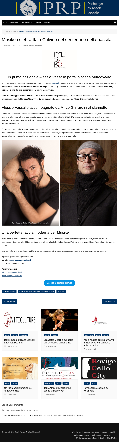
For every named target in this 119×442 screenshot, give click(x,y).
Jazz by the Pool (109, 435)
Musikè (55, 83)
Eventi (26, 45)
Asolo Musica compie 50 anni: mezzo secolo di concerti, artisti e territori (99, 343)
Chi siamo (14, 23)
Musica (31, 45)
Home (5, 23)
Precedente (11, 301)
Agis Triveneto (76, 432)
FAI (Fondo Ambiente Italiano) (86, 438)
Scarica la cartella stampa (59, 283)
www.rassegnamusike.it (12, 275)
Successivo (108, 301)
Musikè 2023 (39, 45)
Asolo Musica (89, 335)
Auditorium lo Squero (81, 435)
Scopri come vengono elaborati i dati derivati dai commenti (61, 415)
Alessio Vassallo (10, 291)
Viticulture (23, 335)
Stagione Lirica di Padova (108, 438)
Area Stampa (25, 23)
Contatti (38, 23)
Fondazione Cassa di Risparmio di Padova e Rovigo (37, 291)
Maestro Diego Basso (91, 432)
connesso (14, 410)
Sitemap (47, 23)
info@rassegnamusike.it (12, 272)
